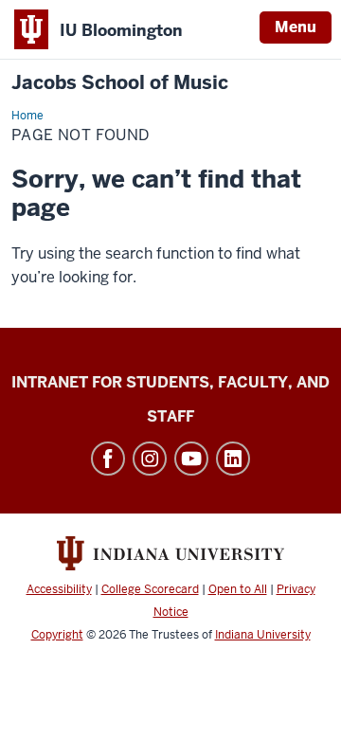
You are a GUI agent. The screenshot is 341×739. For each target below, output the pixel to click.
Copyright (57, 634)
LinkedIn (233, 459)
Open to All (237, 589)
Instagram (150, 459)
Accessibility (59, 589)
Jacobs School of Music (119, 83)
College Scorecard (150, 589)
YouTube (191, 459)
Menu (295, 27)
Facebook (108, 459)
